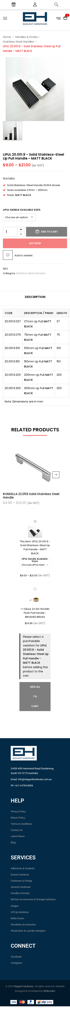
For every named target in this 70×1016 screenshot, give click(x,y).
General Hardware (21, 887)
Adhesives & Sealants (23, 868)
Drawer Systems (20, 874)
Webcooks (49, 990)
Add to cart (49, 231)
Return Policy (18, 817)
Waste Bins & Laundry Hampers (28, 930)
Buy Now (35, 243)
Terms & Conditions (21, 823)
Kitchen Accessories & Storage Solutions (33, 899)
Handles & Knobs (26, 37)
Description (35, 297)
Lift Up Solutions (20, 912)
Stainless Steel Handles (18, 42)
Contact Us (17, 830)
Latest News (18, 836)
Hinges (14, 905)
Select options (55, 474)
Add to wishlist (23, 255)
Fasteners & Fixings (21, 880)
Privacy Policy (18, 811)
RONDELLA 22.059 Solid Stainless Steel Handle (31, 495)
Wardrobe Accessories (23, 924)
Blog (13, 842)
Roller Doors (17, 918)
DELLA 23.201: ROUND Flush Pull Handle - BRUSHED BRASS (36, 613)
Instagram (16, 962)
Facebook (16, 956)
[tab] (35, 298)
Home (7, 37)
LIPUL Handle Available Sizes (21, 209)
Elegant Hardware (23, 986)
